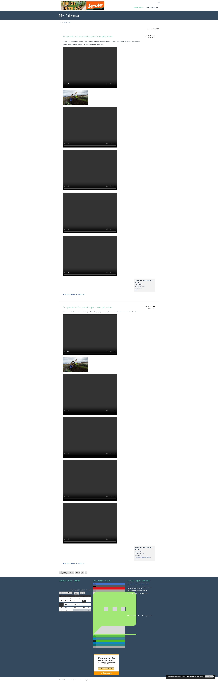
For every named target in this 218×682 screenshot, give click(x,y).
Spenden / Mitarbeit (152, 7)
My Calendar (67, 22)
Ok (209, 676)
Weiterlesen (81, 294)
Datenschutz (145, 584)
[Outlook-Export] (86, 572)
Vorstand (138, 587)
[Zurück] (60, 572)
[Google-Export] (82, 572)
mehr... (201, 676)
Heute (64, 572)
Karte (136, 290)
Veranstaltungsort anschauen (143, 557)
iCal (65, 294)
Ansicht (78, 573)
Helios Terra (90, 680)
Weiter (70, 572)
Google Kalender (72, 294)
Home (61, 22)
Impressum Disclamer (132, 584)
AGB (140, 584)
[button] (94, 584)
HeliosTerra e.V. (138, 7)
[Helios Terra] (82, 5)
